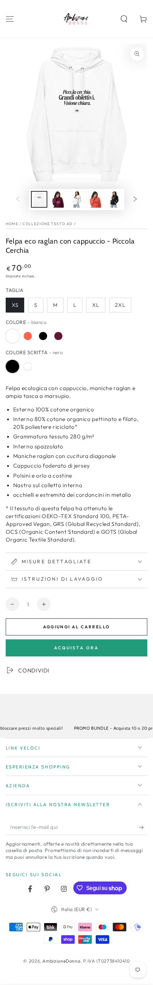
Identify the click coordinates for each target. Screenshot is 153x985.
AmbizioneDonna (61, 961)
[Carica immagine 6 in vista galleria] (114, 199)
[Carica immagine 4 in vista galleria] (76, 199)
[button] (124, 18)
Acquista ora (76, 647)
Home (12, 223)
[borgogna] (58, 336)
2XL (120, 305)
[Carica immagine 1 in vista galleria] (39, 199)
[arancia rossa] (28, 336)
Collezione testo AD (47, 223)
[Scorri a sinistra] (18, 199)
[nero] (43, 336)
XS (15, 305)
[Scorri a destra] (135, 199)
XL (95, 305)
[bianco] (12, 336)
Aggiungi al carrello (76, 626)
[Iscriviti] (143, 827)
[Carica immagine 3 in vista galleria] (57, 199)
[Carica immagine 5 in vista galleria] (95, 199)
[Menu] (10, 18)
